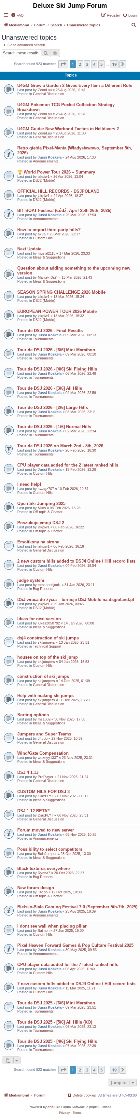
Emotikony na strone (38, 541)
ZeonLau (45, 90)
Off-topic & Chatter (48, 512)
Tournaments (43, 339)
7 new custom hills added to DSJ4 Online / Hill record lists (76, 983)
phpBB (53, 1107)
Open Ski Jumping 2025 (41, 503)
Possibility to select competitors (49, 849)
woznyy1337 (48, 758)
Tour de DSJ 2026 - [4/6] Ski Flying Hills (57, 369)
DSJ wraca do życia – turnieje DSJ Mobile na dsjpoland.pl (75, 599)
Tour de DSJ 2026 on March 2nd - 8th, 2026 (60, 445)
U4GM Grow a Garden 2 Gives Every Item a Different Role (74, 85)
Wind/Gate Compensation (43, 753)
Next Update (29, 248)
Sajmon (43, 930)
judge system (30, 580)
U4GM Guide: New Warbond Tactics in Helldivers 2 (68, 128)
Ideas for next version (39, 618)
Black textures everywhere (43, 868)
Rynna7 (44, 873)
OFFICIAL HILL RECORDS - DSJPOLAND (58, 191)
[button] (63, 64)
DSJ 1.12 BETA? (33, 810)
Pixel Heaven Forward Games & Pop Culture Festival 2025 (75, 945)
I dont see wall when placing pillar (52, 926)
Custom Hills (43, 238)
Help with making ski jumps (45, 695)
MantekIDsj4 (48, 277)
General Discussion (48, 94)
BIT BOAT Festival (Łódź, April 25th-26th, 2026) (64, 210)
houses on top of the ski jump (47, 657)
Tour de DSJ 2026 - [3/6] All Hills (49, 388)
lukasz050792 (49, 623)
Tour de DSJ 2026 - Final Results (50, 330)
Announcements (46, 161)
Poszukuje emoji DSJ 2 (40, 522)
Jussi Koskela (50, 157)
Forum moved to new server (45, 830)
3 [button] (87, 64)
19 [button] (114, 64)
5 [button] (101, 64)
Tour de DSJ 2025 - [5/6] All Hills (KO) (54, 1022)
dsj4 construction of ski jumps (48, 638)
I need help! (29, 484)
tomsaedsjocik (49, 585)
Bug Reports (43, 589)
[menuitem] (17, 15)
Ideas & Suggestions (49, 257)
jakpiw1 (43, 176)
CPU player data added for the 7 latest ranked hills (67, 964)
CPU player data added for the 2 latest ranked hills (67, 465)
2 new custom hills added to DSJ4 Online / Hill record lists (76, 561)
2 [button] (80, 64)
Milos (42, 508)
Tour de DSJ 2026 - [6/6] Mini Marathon (56, 349)
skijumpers (46, 642)
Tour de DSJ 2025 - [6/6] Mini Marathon (56, 1002)
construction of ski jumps (43, 676)
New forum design (35, 887)
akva (42, 234)
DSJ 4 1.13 (27, 772)
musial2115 (46, 253)
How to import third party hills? (49, 229)
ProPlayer (45, 777)
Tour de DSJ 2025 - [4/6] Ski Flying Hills (57, 1041)
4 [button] (94, 64)
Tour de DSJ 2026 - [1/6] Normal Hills (54, 426)
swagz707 (46, 489)
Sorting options (33, 714)
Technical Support (47, 646)
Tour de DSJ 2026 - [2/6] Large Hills (52, 407)
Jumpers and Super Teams (44, 734)
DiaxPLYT (45, 796)
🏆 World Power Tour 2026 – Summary (56, 172)
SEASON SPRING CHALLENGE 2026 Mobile (61, 292)
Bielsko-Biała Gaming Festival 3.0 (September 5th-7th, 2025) (77, 906)
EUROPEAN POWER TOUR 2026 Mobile (57, 311)
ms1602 (44, 719)
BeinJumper (47, 854)
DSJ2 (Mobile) (44, 180)
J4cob (43, 738)
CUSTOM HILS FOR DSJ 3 (43, 791)
